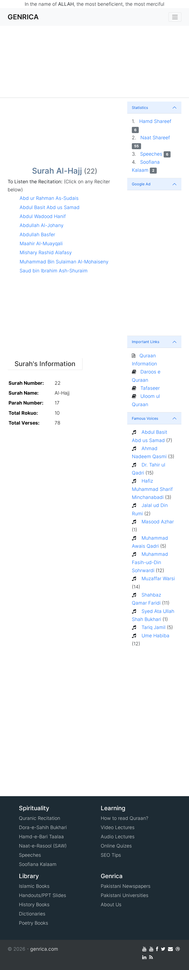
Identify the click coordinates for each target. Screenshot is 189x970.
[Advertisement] (94, 61)
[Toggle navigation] (174, 17)
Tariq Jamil (153, 627)
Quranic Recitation (39, 818)
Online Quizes (116, 846)
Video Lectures (118, 827)
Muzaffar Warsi (158, 578)
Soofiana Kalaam (37, 864)
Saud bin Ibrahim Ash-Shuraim (54, 271)
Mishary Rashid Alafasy (46, 252)
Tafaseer (150, 388)
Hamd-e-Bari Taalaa (41, 836)
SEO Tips (111, 855)
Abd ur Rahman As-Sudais (49, 198)
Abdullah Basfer (37, 234)
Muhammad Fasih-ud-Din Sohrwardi (150, 562)
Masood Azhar (158, 521)
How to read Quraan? (124, 818)
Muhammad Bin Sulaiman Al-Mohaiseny (64, 262)
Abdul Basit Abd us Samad (50, 207)
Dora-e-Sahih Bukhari (43, 827)
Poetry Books (33, 923)
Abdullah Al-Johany (41, 225)
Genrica (23, 17)
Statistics (140, 107)
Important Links (145, 341)
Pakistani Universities (124, 895)
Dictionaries (32, 914)
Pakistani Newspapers (126, 886)
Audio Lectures (118, 836)
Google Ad (141, 184)
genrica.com (44, 949)
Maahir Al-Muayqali (41, 243)
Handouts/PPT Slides (42, 895)
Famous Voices (145, 418)
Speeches (154, 154)
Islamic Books (34, 886)
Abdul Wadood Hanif (43, 216)
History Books (34, 904)
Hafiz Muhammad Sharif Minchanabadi (152, 489)
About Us (111, 904)
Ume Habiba (155, 635)
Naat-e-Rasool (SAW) (43, 846)
